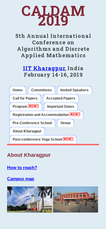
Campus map (20, 178)
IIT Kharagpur (44, 68)
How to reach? (22, 167)
